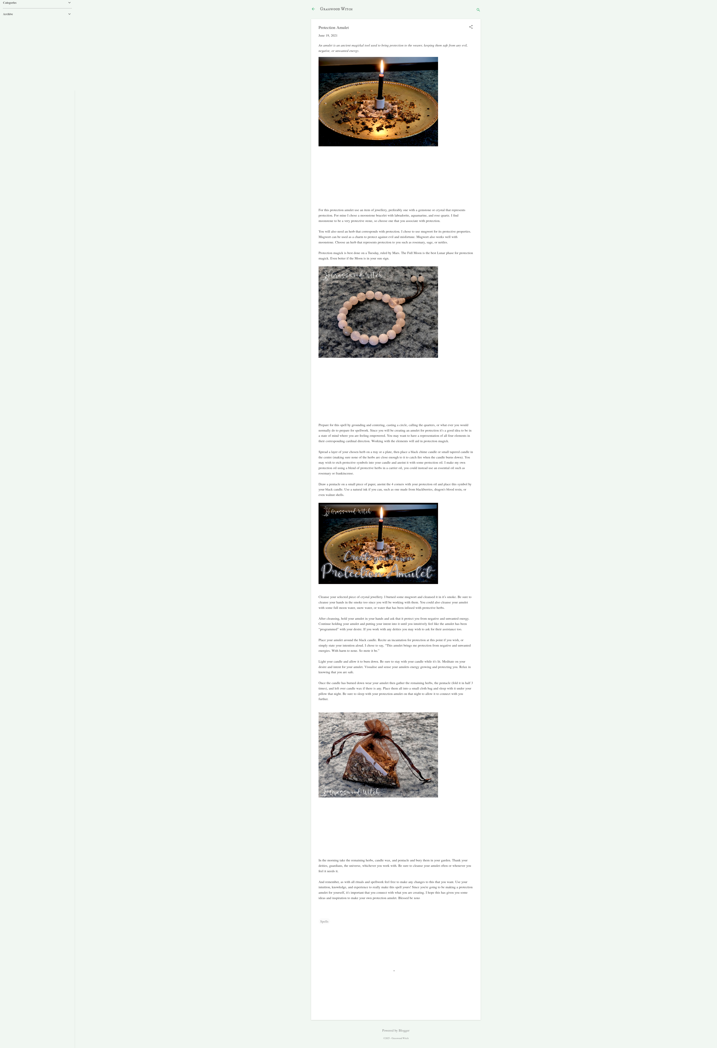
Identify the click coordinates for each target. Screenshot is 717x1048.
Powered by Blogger (395, 1030)
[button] (471, 27)
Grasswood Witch (336, 9)
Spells (324, 921)
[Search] (478, 10)
